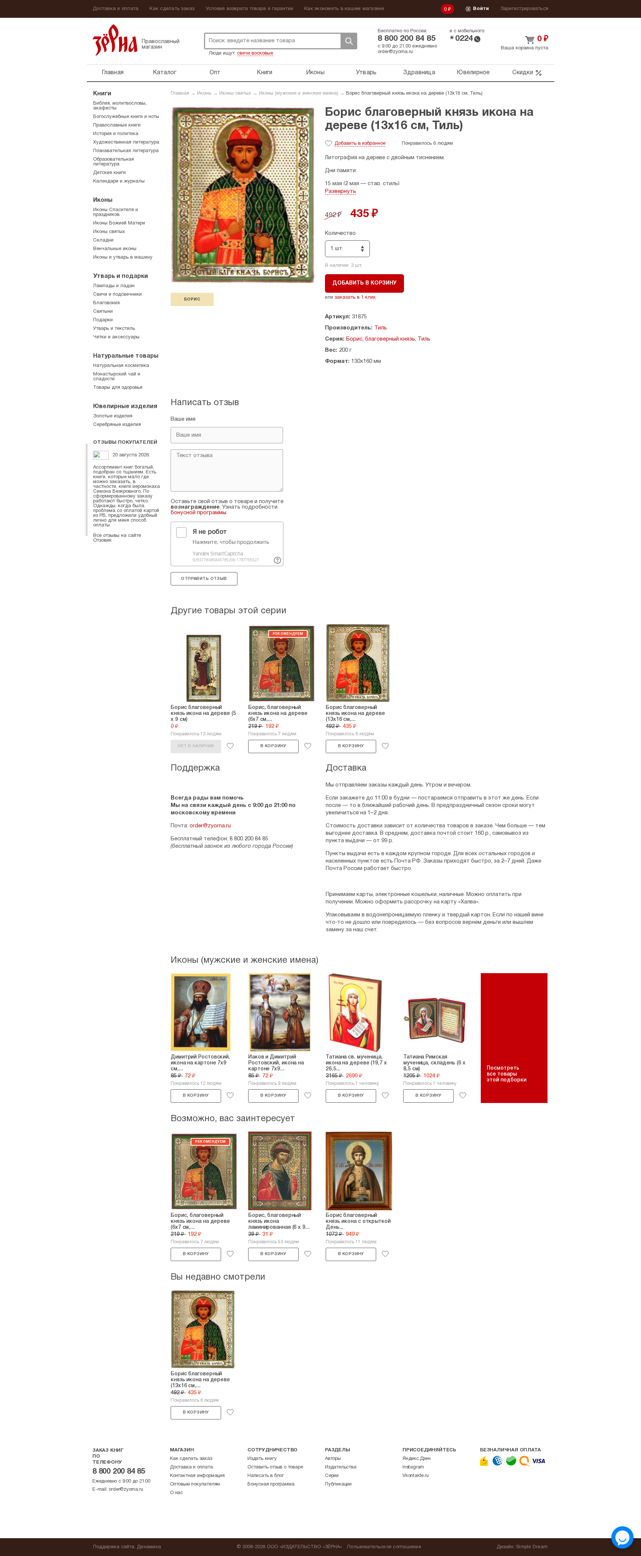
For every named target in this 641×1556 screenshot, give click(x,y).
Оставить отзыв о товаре (275, 1467)
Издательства (340, 1467)
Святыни (103, 311)
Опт (215, 72)
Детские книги (109, 173)
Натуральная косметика (121, 366)
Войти (481, 9)
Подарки (103, 320)
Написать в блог (265, 1476)
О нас (176, 1493)
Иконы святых (235, 93)
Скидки (522, 72)
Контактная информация (197, 1476)
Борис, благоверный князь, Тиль (388, 339)
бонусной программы (198, 512)
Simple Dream (532, 1547)
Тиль (380, 328)
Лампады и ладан (114, 286)
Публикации (338, 1484)
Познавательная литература (126, 151)
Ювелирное (473, 72)
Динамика (149, 1547)
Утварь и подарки (120, 276)
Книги (264, 72)
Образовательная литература (113, 162)
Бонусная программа (270, 1484)
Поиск (349, 41)
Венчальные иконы (115, 249)
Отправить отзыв (204, 579)
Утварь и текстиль (114, 328)
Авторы (333, 1459)
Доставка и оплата (115, 9)
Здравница (419, 72)
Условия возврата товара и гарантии (249, 9)
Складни (103, 240)
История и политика (115, 134)
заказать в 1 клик (355, 297)
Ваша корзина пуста (524, 48)
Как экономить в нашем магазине (344, 9)
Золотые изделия (112, 416)
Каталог (165, 72)
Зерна (115, 40)
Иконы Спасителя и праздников (115, 212)
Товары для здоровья (117, 387)
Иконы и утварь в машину (122, 257)
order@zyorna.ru (395, 52)
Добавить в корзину (364, 283)
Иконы (315, 72)
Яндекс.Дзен (416, 1459)
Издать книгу (262, 1459)
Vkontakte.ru (415, 1476)
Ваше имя (183, 419)
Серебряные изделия (117, 425)
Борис (192, 299)
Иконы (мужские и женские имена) (298, 93)
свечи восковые (255, 53)
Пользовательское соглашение (384, 1547)
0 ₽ (447, 9)
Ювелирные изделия (125, 406)
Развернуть (340, 191)
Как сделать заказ (171, 9)
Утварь (366, 72)
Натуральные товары (125, 356)
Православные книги (117, 125)
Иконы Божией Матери (119, 223)
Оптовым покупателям (195, 1484)
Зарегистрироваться (524, 9)
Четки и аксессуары (116, 337)
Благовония (106, 303)
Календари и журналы (119, 181)
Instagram (413, 1467)
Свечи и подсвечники (117, 294)
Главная (113, 72)
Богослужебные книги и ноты (126, 117)
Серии (332, 1476)
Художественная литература (126, 142)
